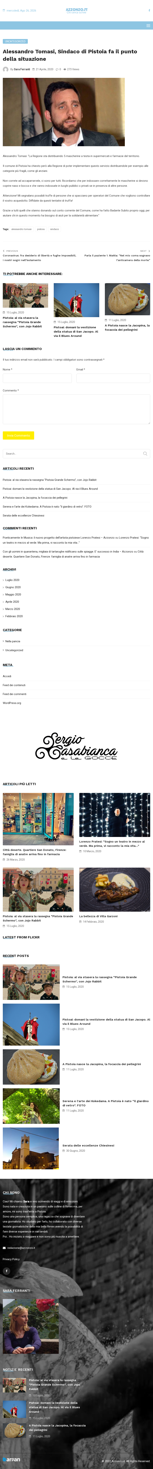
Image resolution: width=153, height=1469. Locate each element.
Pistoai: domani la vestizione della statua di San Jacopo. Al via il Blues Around (76, 331)
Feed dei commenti (14, 694)
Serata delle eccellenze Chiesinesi (23, 515)
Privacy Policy (11, 1259)
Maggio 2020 (13, 594)
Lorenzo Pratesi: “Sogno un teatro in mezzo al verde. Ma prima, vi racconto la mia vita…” (112, 844)
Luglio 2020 (12, 580)
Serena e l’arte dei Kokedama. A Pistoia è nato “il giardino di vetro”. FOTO (47, 506)
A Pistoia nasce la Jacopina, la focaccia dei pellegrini (35, 497)
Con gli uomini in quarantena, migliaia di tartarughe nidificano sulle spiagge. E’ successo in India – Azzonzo (68, 551)
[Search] (145, 454)
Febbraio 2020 (14, 616)
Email (80, 369)
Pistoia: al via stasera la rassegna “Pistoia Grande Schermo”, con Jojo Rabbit (22, 322)
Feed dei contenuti (14, 685)
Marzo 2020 (12, 609)
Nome (7, 369)
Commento (11, 390)
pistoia (41, 229)
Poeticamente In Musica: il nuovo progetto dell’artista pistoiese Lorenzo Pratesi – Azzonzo (59, 537)
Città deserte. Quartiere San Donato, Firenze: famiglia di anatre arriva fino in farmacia (34, 852)
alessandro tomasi (21, 229)
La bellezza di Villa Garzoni (98, 916)
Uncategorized (15, 41)
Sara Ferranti (22, 69)
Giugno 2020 (13, 587)
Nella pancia (12, 641)
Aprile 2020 (12, 601)
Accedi (7, 676)
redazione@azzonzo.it (21, 1248)
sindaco (54, 229)
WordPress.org (12, 703)
